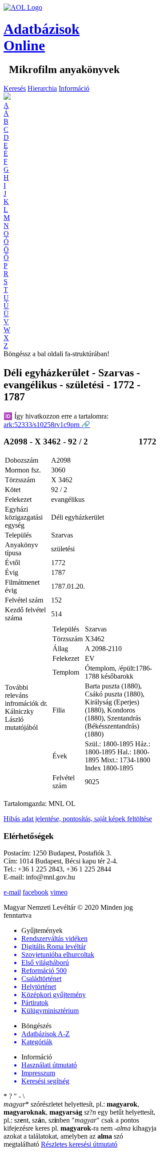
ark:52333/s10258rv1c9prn (47, 424)
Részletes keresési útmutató (79, 1144)
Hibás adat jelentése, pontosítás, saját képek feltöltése (78, 818)
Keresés (15, 88)
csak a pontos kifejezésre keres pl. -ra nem (71, 1124)
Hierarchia (42, 88)
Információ (74, 88)
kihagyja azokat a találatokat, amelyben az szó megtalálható (80, 1136)
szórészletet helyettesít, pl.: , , (71, 1108)
